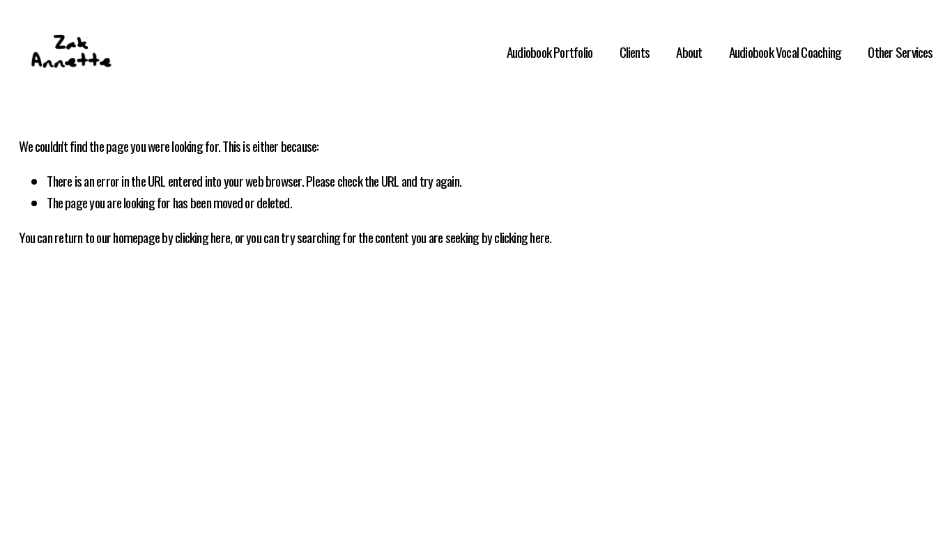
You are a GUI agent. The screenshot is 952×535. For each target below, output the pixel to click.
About (689, 52)
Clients (635, 52)
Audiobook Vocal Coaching (785, 52)
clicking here (202, 237)
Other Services (900, 52)
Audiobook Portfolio (549, 52)
